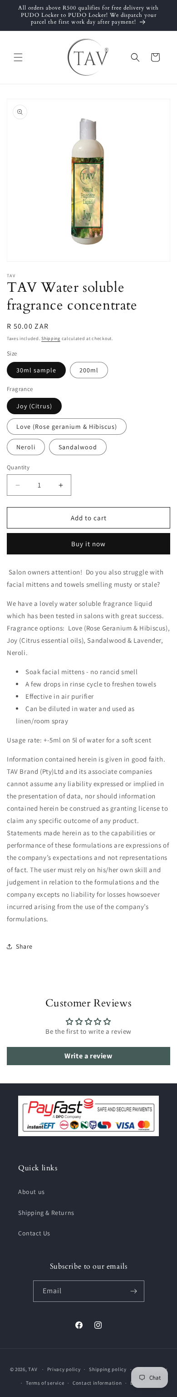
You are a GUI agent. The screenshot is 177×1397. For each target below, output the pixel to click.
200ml (88, 370)
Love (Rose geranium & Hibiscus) (66, 426)
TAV (32, 1369)
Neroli (25, 447)
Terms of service (45, 1383)
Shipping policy (108, 1369)
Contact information (97, 1383)
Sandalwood (78, 447)
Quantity (18, 467)
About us (31, 1192)
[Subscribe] (134, 1291)
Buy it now (88, 543)
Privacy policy (64, 1369)
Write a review (88, 1056)
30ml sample (36, 370)
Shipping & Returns (46, 1213)
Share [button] (24, 946)
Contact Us (34, 1233)
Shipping (50, 338)
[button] (18, 57)
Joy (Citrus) (34, 406)
